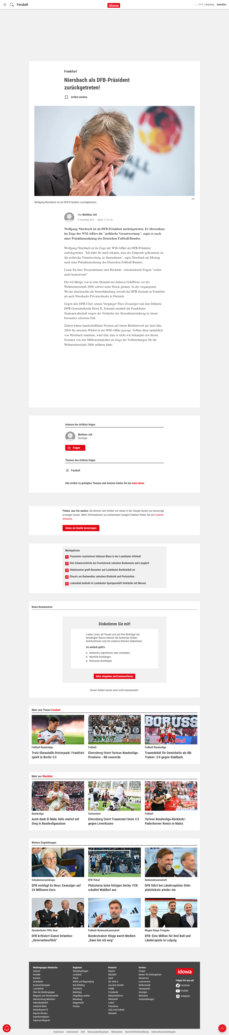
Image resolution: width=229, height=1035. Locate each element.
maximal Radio (40, 1006)
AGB (83, 1031)
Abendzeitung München (44, 999)
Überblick (47, 776)
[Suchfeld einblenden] (12, 4)
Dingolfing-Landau (81, 995)
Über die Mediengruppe (44, 992)
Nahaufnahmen (115, 995)
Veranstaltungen (146, 999)
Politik (111, 988)
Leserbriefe (38, 988)
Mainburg (77, 992)
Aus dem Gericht (116, 985)
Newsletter (38, 981)
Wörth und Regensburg (83, 981)
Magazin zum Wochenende (45, 995)
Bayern (111, 971)
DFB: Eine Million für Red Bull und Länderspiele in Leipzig (168, 938)
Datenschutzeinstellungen (164, 1031)
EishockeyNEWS (40, 1002)
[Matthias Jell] (70, 217)
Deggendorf (78, 1002)
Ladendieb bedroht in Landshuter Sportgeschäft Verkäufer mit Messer (108, 583)
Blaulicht (112, 974)
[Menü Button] (5, 4)
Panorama (113, 1006)
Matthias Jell (89, 214)
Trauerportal (144, 988)
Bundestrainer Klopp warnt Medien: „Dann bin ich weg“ (112, 938)
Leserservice (144, 981)
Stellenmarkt (144, 985)
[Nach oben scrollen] (222, 1028)
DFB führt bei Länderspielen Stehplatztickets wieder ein (168, 887)
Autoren (36, 971)
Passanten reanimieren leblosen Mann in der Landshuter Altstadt (105, 556)
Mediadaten (117, 1031)
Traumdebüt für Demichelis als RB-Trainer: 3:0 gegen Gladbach (168, 755)
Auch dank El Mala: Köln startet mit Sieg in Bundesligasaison (55, 821)
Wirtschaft (113, 999)
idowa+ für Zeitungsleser (150, 974)
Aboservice (144, 978)
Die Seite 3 (113, 981)
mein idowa (138, 483)
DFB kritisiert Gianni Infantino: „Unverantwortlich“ (52, 938)
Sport (110, 978)
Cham (75, 978)
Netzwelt (112, 1013)
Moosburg (77, 999)
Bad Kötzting (79, 985)
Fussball (22, 5)
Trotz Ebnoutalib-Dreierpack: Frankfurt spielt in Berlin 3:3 (58, 755)
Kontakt (36, 974)
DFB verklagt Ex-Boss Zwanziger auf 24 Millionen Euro (56, 887)
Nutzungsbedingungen (98, 1031)
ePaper (142, 971)
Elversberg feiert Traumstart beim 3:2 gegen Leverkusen (113, 821)
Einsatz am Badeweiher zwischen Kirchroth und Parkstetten (102, 576)
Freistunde (113, 992)
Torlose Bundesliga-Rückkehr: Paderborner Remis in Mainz (165, 821)
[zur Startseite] (186, 970)
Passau (76, 1006)
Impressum (58, 1031)
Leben (111, 1002)
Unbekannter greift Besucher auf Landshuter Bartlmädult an (102, 569)
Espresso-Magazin (41, 1020)
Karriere (36, 978)
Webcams (143, 995)
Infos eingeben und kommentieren (114, 676)
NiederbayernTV (40, 1009)
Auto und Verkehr (116, 1009)
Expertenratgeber (41, 1016)
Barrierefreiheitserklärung (137, 1031)
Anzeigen (143, 992)
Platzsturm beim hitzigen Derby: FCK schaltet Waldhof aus (113, 887)
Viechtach (77, 988)
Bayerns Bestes (40, 1013)
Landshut (77, 974)
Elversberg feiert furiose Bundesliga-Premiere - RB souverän (113, 755)
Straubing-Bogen (80, 971)
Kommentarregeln (41, 985)
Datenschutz (72, 1031)
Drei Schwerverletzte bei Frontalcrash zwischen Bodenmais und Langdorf (109, 563)
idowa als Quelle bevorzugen (81, 528)
